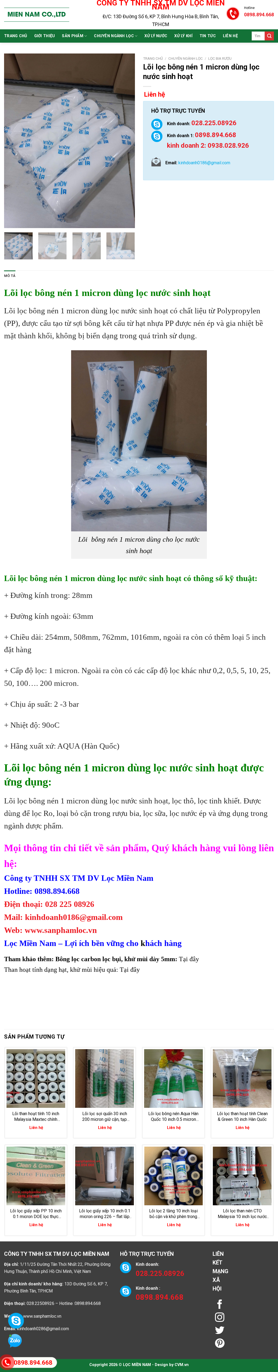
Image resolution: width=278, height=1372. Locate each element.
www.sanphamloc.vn (42, 1316)
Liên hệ (230, 36)
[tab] (9, 275)
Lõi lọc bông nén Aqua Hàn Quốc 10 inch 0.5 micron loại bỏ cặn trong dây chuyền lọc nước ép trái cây (173, 1116)
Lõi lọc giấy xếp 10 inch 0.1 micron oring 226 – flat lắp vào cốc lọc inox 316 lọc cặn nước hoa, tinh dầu (104, 1214)
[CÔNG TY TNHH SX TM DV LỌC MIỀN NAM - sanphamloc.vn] (36, 15)
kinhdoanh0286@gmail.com (43, 1328)
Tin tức (208, 36)
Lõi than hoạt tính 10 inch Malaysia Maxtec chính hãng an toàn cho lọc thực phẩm (36, 1116)
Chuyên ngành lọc (114, 36)
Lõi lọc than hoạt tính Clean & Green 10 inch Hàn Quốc (242, 1116)
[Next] (125, 140)
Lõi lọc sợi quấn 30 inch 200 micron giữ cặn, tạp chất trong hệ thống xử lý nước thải (104, 1116)
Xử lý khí (183, 36)
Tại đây (190, 959)
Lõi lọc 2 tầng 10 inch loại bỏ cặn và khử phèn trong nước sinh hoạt (173, 1214)
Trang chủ (15, 36)
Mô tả (9, 276)
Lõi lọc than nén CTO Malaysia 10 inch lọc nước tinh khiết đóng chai (242, 1214)
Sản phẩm (72, 36)
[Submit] (269, 36)
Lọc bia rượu (220, 58)
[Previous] (13, 140)
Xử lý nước (155, 36)
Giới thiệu (44, 36)
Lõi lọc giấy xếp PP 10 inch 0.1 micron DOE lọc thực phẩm (36, 1214)
